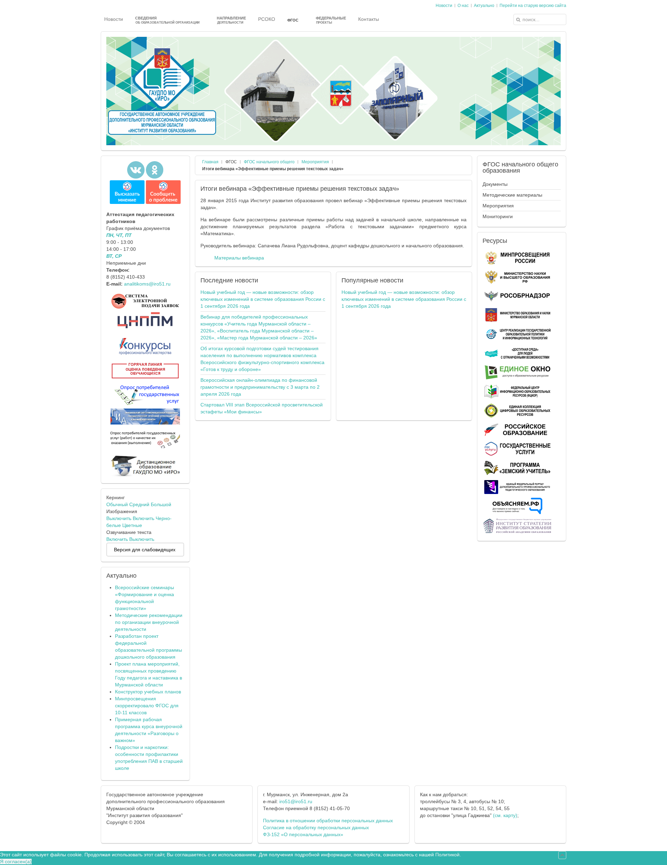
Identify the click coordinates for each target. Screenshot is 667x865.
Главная (210, 161)
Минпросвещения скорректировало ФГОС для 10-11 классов (147, 705)
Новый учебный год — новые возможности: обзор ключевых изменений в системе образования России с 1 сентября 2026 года (262, 299)
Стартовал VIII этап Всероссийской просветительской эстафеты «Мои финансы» (261, 408)
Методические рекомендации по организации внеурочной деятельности (148, 622)
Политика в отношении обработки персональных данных (328, 820)
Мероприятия (315, 161)
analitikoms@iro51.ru (147, 284)
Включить (143, 518)
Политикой (447, 854)
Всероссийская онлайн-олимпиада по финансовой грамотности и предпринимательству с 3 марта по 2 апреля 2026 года (260, 387)
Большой (161, 504)
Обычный (117, 504)
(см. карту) (505, 815)
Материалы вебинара (239, 258)
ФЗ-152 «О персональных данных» (303, 834)
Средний (139, 504)
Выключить (118, 518)
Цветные (132, 525)
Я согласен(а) (16, 861)
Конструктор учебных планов (148, 691)
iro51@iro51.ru (295, 801)
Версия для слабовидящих (144, 549)
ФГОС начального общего (269, 161)
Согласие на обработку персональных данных (316, 827)
